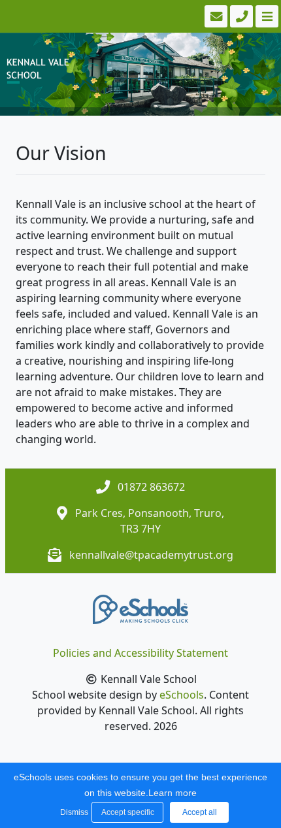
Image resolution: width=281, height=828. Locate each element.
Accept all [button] (199, 812)
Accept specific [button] (127, 812)
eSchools (181, 694)
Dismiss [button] (72, 812)
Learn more (172, 792)
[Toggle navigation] (265, 16)
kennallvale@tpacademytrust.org (151, 555)
